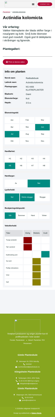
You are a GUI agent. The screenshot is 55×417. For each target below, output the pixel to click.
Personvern (28, 343)
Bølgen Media (36, 413)
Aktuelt (30, 340)
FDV (43, 340)
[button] (33, 4)
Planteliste (6, 12)
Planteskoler (20, 340)
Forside (12, 340)
